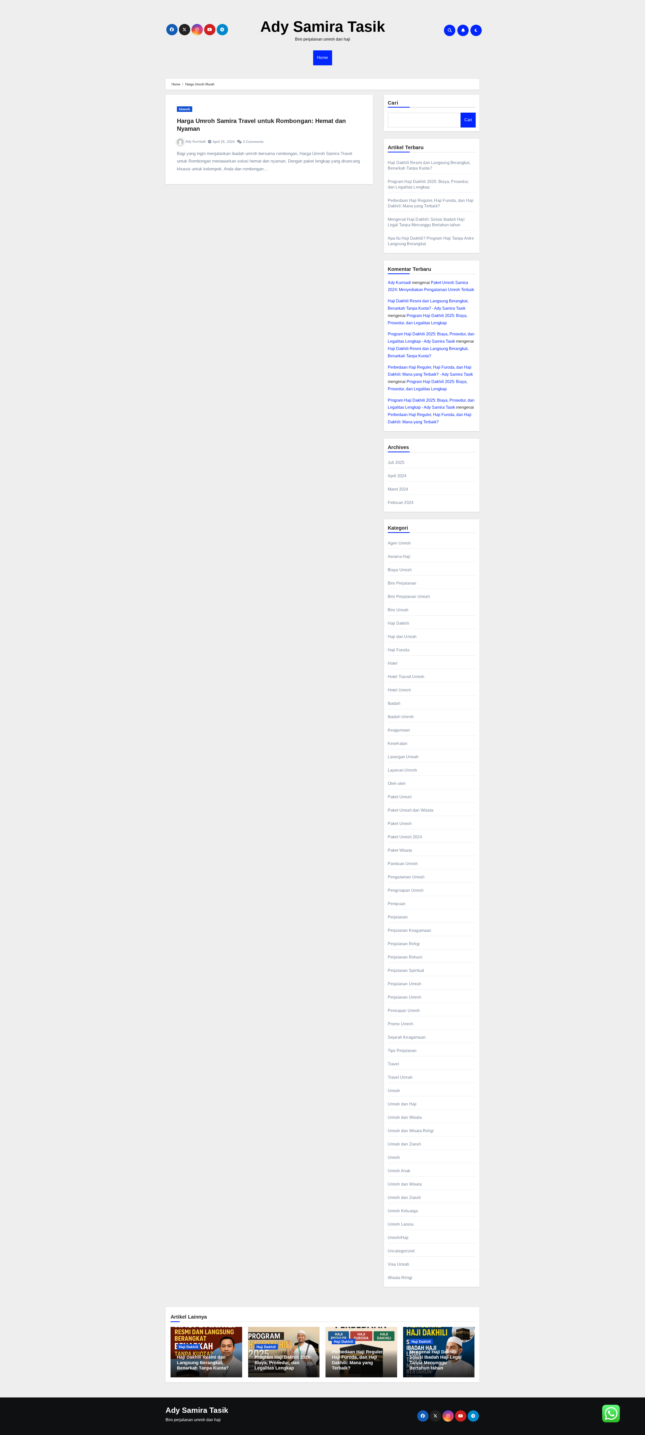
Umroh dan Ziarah (404, 1197)
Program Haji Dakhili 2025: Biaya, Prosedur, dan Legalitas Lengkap (283, 1362)
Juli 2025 (396, 462)
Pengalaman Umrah (406, 877)
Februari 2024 (401, 502)
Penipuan (397, 904)
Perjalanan (398, 917)
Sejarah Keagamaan (407, 1037)
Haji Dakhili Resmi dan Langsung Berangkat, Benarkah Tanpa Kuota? (203, 1362)
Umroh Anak (399, 1171)
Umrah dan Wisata (405, 1117)
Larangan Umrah (403, 757)
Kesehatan (398, 743)
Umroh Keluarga (403, 1211)
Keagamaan (399, 730)
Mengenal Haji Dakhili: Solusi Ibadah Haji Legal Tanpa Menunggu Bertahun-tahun (435, 1360)
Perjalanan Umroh (404, 997)
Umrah (394, 1091)
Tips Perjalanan (402, 1050)
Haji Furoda (398, 650)
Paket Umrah (400, 797)
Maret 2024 (398, 489)
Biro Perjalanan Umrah (409, 596)
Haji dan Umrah (402, 636)
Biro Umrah (398, 610)
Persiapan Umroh (404, 1010)
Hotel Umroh (399, 690)
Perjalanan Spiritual (406, 970)
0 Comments (253, 142)
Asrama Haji (399, 556)
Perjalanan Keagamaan (409, 930)
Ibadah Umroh (401, 717)
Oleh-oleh (397, 783)
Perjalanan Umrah (404, 984)
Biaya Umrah (400, 570)
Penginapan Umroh (406, 890)
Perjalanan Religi (404, 944)
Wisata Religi (400, 1277)
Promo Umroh (400, 1024)
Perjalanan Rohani (405, 957)
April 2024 (397, 476)
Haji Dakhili (398, 623)
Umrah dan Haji (402, 1104)
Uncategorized (401, 1251)
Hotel (393, 663)
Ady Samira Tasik (322, 26)
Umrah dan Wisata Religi (411, 1131)
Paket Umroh (400, 823)
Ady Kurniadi (195, 141)
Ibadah (394, 703)
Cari (393, 103)
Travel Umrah (400, 1077)
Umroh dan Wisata (405, 1184)
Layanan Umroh (402, 770)
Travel (393, 1064)
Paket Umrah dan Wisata (410, 810)
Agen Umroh (399, 543)
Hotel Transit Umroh (406, 677)
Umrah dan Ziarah (404, 1144)
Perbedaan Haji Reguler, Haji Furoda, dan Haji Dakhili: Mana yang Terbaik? (358, 1360)
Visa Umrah (398, 1264)
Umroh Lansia (400, 1224)
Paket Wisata (400, 850)
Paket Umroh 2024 (405, 837)
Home (322, 57)
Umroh (184, 109)
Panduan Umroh (403, 864)
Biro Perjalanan (402, 583)
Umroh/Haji (398, 1237)
